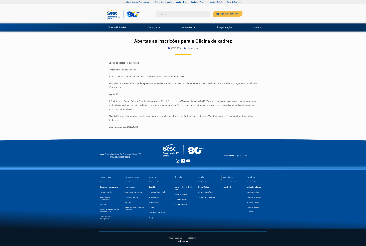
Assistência (228, 177)
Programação (224, 27)
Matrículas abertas (180, 194)
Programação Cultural (157, 192)
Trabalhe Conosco (253, 202)
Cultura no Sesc (154, 182)
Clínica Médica (203, 187)
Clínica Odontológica (205, 192)
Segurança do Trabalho (206, 197)
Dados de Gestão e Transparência (107, 218)
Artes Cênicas (154, 197)
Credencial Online (253, 182)
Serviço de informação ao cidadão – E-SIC (109, 211)
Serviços (152, 27)
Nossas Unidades (117, 27)
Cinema (152, 208)
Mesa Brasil (227, 187)
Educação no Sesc (180, 182)
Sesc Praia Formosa (132, 182)
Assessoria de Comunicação (105, 198)
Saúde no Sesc (203, 182)
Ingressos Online (253, 192)
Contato (250, 211)
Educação (178, 177)
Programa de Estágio (181, 204)
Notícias (258, 27)
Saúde (201, 177)
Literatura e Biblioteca (157, 213)
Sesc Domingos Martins (133, 192)
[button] (154, 27)
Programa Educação (181, 199)
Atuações (187, 27)
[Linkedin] (183, 161)
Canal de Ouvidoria (253, 208)
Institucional (192, 48)
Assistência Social (229, 182)
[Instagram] (178, 161)
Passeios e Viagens (132, 197)
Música (151, 218)
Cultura (152, 177)
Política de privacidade (177, 238)
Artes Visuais (154, 202)
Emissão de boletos (254, 197)
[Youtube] (188, 161)
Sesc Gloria (153, 187)
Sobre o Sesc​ (106, 177)
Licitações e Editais (254, 187)
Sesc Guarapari (130, 187)
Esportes (128, 202)
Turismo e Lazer (132, 177)
